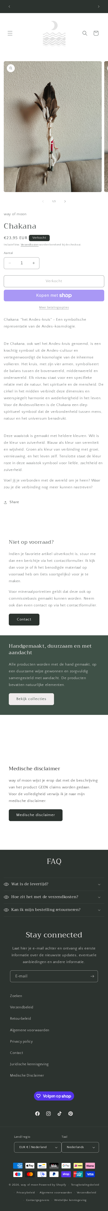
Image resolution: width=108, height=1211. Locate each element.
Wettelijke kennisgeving (70, 1200)
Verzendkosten (30, 244)
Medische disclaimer (35, 815)
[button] (10, 33)
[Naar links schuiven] (42, 201)
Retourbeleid (20, 1019)
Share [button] (14, 502)
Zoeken (16, 996)
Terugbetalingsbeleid (85, 1184)
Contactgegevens (38, 1200)
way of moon (29, 1184)
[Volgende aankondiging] (98, 6)
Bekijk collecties (31, 699)
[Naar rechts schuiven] (65, 201)
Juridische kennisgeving (29, 1064)
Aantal (8, 253)
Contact (24, 619)
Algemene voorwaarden (29, 1030)
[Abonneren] (92, 976)
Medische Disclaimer (27, 1076)
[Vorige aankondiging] (9, 6)
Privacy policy (21, 1042)
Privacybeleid (26, 1192)
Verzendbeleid (21, 1007)
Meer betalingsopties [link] (54, 307)
